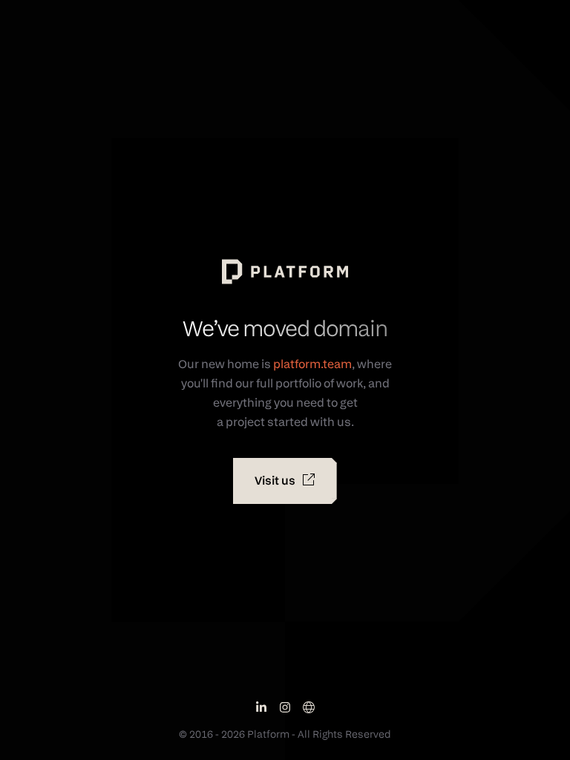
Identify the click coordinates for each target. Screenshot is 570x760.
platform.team (312, 364)
